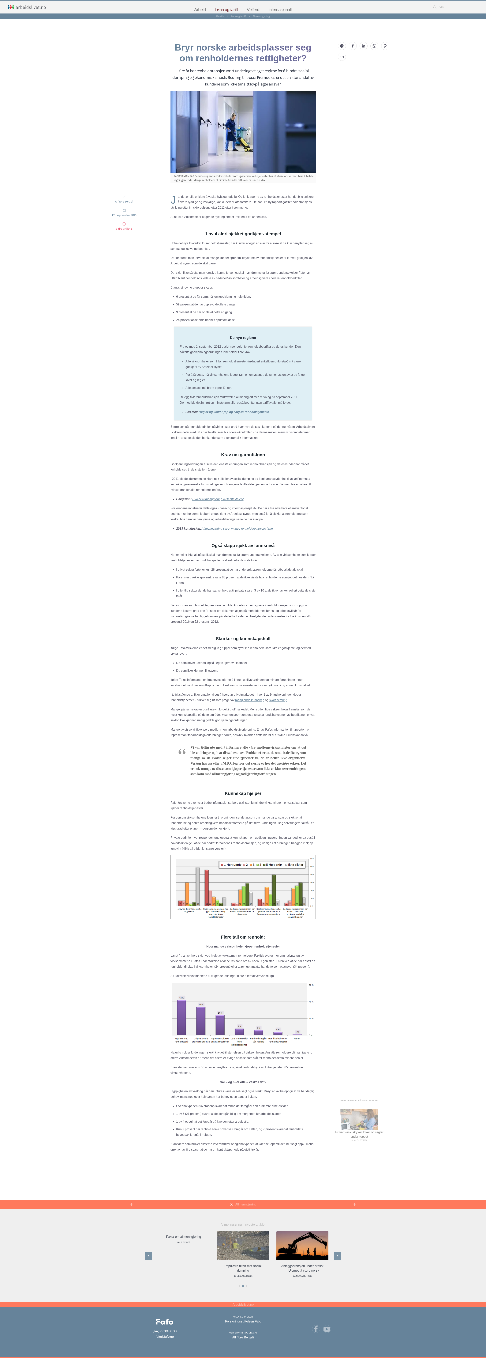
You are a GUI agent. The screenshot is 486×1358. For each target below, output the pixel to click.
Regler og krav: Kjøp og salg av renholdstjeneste (234, 412)
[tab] (239, 1286)
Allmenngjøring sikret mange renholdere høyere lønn (237, 528)
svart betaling (278, 700)
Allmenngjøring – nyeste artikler (243, 1224)
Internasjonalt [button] (280, 9)
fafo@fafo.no (164, 1336)
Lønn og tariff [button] (226, 9)
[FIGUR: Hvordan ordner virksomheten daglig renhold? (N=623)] (243, 1014)
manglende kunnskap (249, 700)
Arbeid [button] (200, 9)
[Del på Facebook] (353, 46)
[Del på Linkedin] (364, 46)
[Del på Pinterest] (385, 46)
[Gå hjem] (27, 7)
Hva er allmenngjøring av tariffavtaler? (218, 499)
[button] (131, 1204)
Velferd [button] (253, 9)
